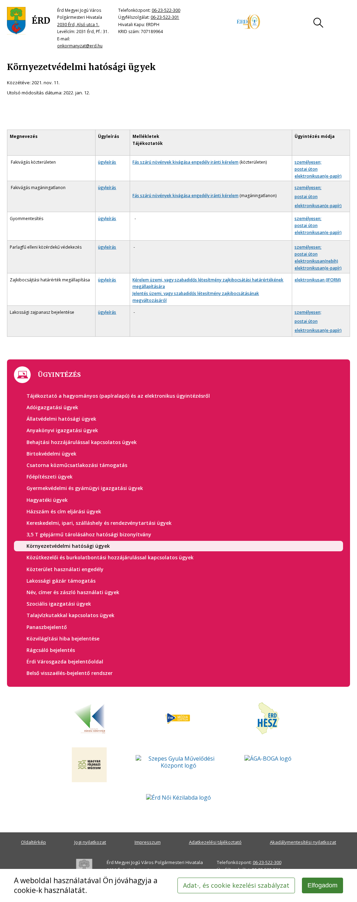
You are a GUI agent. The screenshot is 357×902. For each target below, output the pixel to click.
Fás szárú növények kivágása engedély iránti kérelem (185, 162)
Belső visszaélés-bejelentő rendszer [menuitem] (69, 673)
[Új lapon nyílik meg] (178, 719)
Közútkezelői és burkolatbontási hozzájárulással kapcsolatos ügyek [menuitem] (109, 557)
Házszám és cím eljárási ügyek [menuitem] (63, 511)
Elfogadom (322, 885)
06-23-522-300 (166, 10)
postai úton (306, 169)
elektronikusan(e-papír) (318, 176)
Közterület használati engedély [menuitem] (65, 569)
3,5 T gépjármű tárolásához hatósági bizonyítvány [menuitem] (88, 534)
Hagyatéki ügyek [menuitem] (47, 500)
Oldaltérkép (33, 842)
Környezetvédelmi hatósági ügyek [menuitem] (68, 546)
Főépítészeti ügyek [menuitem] (49, 476)
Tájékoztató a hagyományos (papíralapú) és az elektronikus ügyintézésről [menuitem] (118, 395)
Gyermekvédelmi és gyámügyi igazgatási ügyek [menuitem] (84, 488)
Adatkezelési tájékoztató (215, 842)
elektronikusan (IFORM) (318, 280)
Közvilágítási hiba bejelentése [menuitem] (62, 638)
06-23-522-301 (165, 17)
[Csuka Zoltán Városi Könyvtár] (89, 719)
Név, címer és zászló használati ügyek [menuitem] (72, 592)
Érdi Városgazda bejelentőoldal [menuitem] (64, 661)
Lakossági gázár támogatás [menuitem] (61, 580)
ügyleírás (107, 162)
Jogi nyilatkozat (90, 842)
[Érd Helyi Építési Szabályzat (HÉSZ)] (268, 719)
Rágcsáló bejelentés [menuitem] (50, 650)
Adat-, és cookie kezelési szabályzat (236, 885)
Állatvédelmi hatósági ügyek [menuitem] (61, 418)
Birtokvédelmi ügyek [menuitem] (51, 453)
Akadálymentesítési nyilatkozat (303, 842)
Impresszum (148, 842)
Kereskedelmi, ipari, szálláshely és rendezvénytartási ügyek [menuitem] (99, 523)
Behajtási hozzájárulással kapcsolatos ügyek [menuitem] (81, 442)
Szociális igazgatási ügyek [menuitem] (58, 603)
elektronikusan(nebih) (316, 261)
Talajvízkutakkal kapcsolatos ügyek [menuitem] (70, 615)
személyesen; (308, 162)
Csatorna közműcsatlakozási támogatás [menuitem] (76, 465)
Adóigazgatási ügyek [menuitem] (52, 407)
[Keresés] (318, 23)
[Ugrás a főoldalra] (28, 21)
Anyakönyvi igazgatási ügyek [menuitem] (62, 430)
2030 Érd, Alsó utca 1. (78, 25)
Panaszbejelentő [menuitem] (46, 627)
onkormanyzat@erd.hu (79, 46)
